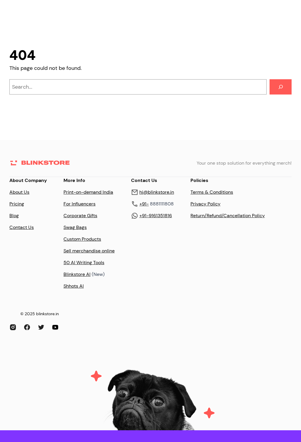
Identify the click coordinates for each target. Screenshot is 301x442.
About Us (19, 192)
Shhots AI (73, 286)
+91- (144, 204)
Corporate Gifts (80, 215)
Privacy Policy (205, 204)
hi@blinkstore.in (156, 192)
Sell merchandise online (89, 251)
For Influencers (79, 204)
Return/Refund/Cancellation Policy (227, 215)
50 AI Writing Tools (83, 262)
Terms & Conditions (211, 192)
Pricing (16, 204)
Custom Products (82, 239)
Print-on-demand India (88, 192)
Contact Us (21, 227)
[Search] (281, 86)
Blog (14, 215)
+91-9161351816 (155, 215)
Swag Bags (75, 227)
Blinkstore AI (77, 274)
